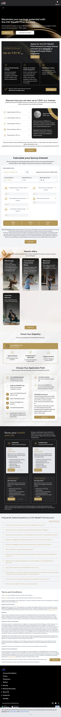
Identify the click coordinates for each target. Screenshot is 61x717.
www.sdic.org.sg (53, 609)
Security (5, 685)
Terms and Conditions (9, 673)
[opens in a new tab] (3, 3)
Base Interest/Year (45, 177)
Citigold (46, 49)
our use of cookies (24, 711)
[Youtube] (56, 703)
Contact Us (6, 695)
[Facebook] (59, 703)
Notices (5, 682)
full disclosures (12, 656)
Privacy (5, 676)
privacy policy (13, 711)
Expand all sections (54, 521)
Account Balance (8, 177)
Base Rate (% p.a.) (27, 177)
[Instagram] (53, 703)
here (5, 595)
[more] (3, 8)
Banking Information (9, 688)
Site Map (5, 698)
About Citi (6, 692)
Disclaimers (6, 679)
